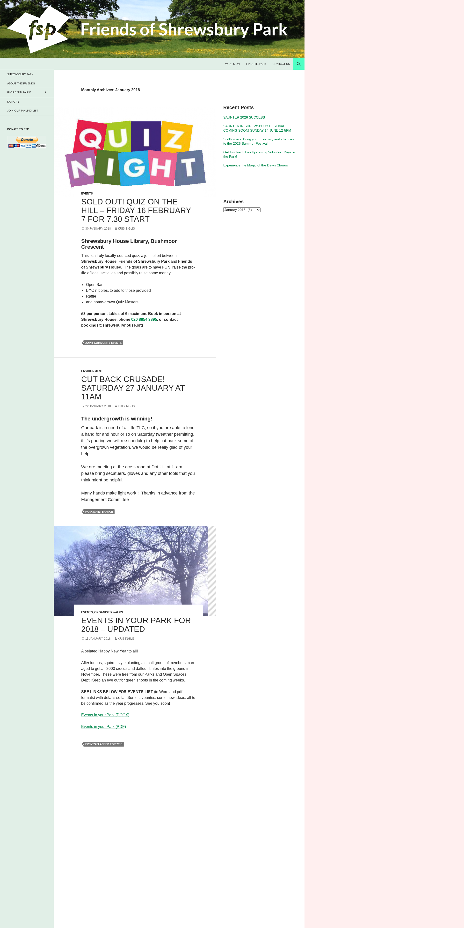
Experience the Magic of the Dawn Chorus (255, 165)
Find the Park (256, 63)
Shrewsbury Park (20, 74)
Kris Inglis (126, 228)
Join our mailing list (22, 110)
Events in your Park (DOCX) (105, 715)
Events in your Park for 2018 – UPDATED (136, 625)
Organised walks (108, 612)
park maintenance (99, 511)
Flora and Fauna (19, 92)
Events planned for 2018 (103, 744)
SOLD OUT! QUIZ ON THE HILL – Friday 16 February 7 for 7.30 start (136, 210)
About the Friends (21, 83)
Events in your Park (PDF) (103, 727)
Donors (13, 101)
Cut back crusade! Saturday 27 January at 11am (133, 388)
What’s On (232, 63)
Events (87, 193)
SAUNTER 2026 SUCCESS (244, 117)
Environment (92, 371)
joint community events (103, 342)
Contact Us (281, 63)
